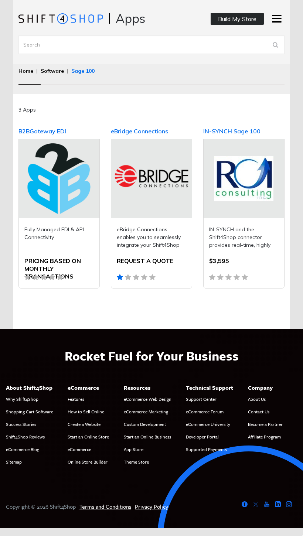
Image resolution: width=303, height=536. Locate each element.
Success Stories (21, 424)
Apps (130, 18)
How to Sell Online (86, 411)
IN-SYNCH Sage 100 (232, 131)
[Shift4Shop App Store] (60, 18)
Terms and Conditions (105, 506)
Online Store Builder (88, 461)
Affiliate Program (264, 436)
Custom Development (145, 424)
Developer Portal (202, 436)
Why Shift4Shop (22, 399)
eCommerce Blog (22, 449)
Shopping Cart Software (29, 411)
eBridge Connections (139, 131)
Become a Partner (265, 424)
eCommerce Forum (205, 411)
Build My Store (237, 19)
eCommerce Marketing (146, 411)
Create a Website (84, 424)
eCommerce (79, 449)
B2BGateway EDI (42, 131)
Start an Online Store (88, 436)
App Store (133, 449)
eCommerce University (208, 424)
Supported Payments (206, 449)
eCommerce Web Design (147, 399)
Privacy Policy (151, 506)
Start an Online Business (147, 436)
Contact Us (258, 411)
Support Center (201, 399)
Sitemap (14, 461)
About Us (257, 399)
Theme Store (136, 461)
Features (76, 399)
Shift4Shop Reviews (25, 436)
